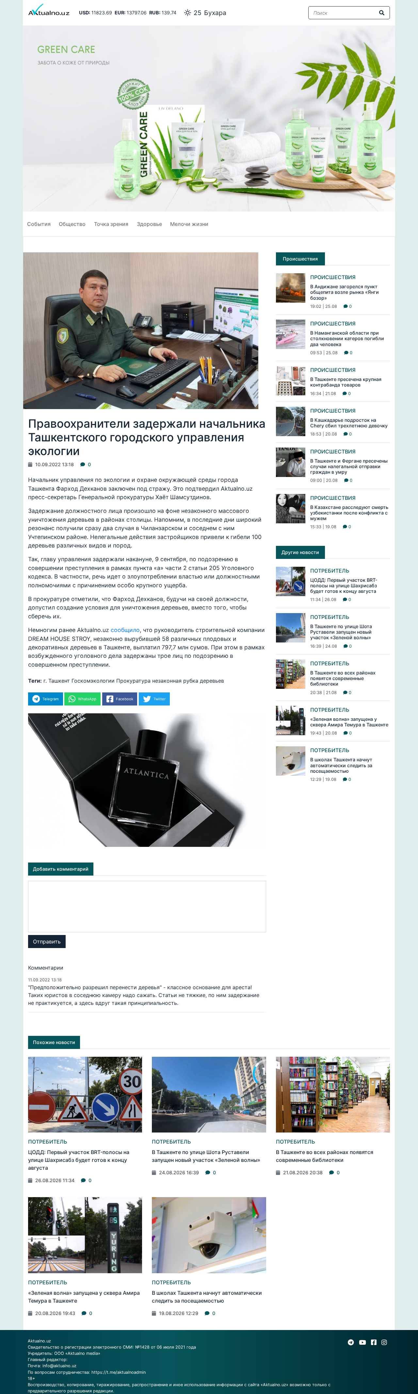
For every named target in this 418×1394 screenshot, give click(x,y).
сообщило (125, 629)
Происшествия (333, 277)
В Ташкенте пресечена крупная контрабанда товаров (345, 382)
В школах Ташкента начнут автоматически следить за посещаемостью (341, 765)
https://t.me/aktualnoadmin (118, 1372)
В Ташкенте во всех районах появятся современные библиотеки (343, 678)
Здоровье (149, 224)
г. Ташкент (56, 680)
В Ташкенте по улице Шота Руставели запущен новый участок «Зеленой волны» (341, 632)
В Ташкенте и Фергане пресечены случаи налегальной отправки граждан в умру (349, 466)
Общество (72, 224)
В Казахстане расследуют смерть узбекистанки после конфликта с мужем (349, 512)
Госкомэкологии (93, 680)
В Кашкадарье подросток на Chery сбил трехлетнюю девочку (349, 422)
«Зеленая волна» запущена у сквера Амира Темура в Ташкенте (349, 721)
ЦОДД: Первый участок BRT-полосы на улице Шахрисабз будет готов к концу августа (344, 585)
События (39, 224)
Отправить (47, 941)
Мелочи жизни (189, 224)
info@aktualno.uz (59, 1365)
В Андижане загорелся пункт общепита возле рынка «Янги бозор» (344, 292)
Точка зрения (111, 224)
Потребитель (329, 570)
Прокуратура (133, 680)
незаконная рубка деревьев (188, 680)
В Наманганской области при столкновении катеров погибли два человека (347, 338)
